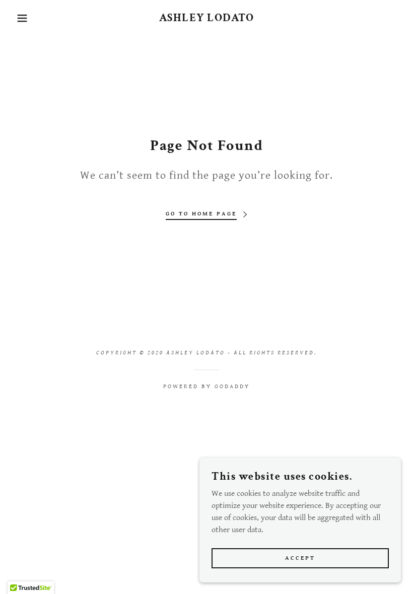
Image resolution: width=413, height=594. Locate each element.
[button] (20, 18)
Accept (300, 558)
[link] (206, 19)
